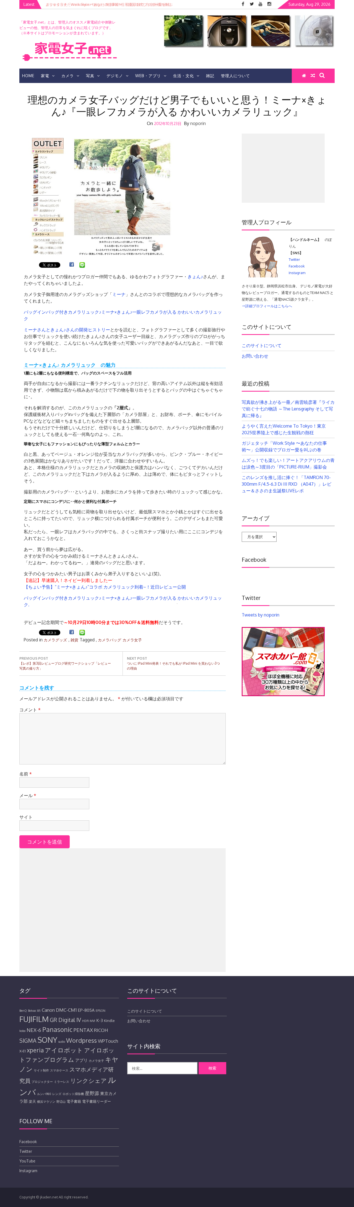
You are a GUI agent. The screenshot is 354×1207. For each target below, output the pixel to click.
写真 (90, 75)
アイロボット (64, 1050)
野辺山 (61, 1102)
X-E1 (22, 1051)
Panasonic (57, 1029)
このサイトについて (262, 345)
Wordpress (81, 1040)
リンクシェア (88, 1080)
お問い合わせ (255, 356)
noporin (198, 123)
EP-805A (86, 1010)
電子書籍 (74, 1101)
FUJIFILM (34, 1019)
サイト (26, 817)
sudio (61, 1042)
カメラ (67, 75)
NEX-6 (34, 1030)
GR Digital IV (65, 1019)
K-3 (99, 1020)
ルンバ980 (44, 1094)
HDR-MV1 (88, 1021)
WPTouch (108, 1041)
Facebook (297, 266)
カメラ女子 (132, 640)
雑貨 (74, 640)
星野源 (92, 1093)
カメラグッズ (55, 640)
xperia (35, 1050)
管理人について (235, 75)
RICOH (101, 1030)
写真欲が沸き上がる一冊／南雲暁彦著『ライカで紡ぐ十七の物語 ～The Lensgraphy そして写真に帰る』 (288, 408)
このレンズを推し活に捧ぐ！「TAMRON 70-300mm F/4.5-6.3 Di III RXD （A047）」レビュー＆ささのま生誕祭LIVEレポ (286, 484)
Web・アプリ (148, 75)
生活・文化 (183, 75)
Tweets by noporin (260, 615)
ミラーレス (61, 1082)
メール (27, 795)
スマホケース (59, 1070)
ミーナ (119, 294)
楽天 (32, 1101)
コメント (30, 709)
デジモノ (114, 75)
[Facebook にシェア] (71, 265)
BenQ (23, 1011)
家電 (45, 75)
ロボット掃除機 (73, 1094)
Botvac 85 (34, 1011)
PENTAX (83, 1030)
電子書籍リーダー (96, 1101)
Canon (48, 1010)
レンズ (56, 1094)
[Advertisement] (122, 910)
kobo (22, 1031)
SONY (47, 1039)
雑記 (210, 75)
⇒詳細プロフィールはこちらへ (267, 306)
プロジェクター (42, 1082)
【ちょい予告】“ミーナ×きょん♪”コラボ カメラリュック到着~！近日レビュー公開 (105, 587)
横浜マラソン (46, 1102)
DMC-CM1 (66, 1010)
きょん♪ (195, 276)
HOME (28, 75)
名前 (25, 774)
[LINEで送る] (82, 265)
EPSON (100, 1011)
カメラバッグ (109, 640)
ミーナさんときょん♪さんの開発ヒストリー (67, 329)
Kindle (109, 1020)
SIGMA (28, 1040)
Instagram (297, 272)
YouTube (27, 1161)
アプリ (81, 1060)
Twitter (294, 259)
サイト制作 (41, 1070)
